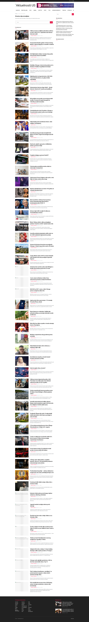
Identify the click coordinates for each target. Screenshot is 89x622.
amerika (16, 603)
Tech (49, 10)
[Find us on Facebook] (69, 1)
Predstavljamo (24, 10)
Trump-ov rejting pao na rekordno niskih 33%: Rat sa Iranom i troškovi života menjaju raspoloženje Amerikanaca (41, 438)
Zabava (34, 10)
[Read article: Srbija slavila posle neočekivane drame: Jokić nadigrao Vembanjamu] (22, 126)
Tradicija (64, 10)
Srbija (23, 610)
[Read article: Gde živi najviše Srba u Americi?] (22, 372)
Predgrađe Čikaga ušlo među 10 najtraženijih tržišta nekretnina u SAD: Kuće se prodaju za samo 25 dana (41, 415)
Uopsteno (30, 607)
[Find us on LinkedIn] (73, 1)
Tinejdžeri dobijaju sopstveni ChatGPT (39, 155)
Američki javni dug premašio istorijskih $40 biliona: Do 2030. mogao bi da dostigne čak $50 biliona (41, 134)
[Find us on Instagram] (72, 1)
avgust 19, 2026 (40, 369)
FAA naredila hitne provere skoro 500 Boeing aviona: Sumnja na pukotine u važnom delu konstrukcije (41, 584)
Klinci (16, 608)
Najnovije (18, 10)
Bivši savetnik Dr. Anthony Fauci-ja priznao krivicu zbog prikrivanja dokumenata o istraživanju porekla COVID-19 (40, 201)
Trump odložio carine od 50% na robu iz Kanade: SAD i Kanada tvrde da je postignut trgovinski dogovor (41, 257)
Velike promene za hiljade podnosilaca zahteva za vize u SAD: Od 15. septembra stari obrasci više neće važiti (41, 32)
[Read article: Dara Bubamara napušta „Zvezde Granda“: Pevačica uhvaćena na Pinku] (22, 361)
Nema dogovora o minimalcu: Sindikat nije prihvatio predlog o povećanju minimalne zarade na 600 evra (41, 313)
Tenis (29, 603)
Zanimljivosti (30, 611)
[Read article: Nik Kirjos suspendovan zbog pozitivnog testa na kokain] (22, 338)
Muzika (23, 604)
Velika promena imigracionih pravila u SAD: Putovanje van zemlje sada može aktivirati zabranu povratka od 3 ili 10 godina (40, 381)
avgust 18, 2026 (40, 552)
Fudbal (16, 607)
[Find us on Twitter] (70, 1)
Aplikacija (70, 10)
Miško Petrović (33, 90)
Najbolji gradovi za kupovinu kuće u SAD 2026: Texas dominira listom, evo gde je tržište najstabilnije (41, 78)
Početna (16, 13)
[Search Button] (73, 10)
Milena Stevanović (34, 35)
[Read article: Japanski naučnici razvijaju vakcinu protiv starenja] (22, 508)
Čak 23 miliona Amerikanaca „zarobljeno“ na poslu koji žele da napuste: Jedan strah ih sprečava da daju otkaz (41, 573)
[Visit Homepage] (25, 5)
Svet (22, 611)
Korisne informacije (56, 10)
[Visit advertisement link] (55, 5)
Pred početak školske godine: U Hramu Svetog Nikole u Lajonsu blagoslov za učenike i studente (68, 610)
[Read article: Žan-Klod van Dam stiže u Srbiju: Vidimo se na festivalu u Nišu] (22, 519)
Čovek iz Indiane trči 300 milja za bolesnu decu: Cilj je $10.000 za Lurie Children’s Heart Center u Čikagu (42, 528)
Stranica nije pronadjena (21, 13)
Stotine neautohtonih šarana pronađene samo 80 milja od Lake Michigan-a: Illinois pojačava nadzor (41, 392)
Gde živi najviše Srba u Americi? (37, 368)
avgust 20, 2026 (40, 204)
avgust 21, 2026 (40, 35)
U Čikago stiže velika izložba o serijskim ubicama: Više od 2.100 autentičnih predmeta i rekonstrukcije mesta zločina (41, 461)
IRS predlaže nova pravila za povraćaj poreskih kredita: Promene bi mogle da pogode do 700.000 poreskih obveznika (41, 100)
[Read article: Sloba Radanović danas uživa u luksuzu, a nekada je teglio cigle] (22, 350)
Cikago (16, 604)
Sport (45, 10)
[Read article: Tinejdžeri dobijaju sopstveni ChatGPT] (22, 159)
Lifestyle (40, 10)
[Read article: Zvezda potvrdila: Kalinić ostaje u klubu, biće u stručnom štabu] (22, 486)
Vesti (30, 10)
